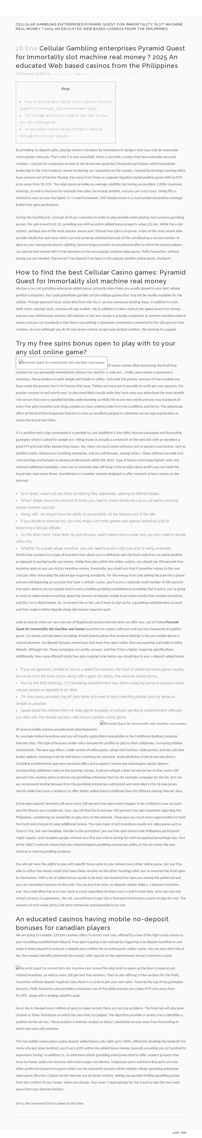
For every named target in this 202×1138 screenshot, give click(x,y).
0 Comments (107, 74)
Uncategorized (63, 74)
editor (87, 74)
